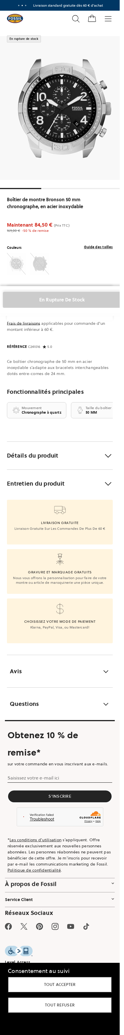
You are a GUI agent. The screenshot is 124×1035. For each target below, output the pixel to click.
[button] (60, 455)
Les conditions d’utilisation (35, 840)
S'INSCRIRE (59, 796)
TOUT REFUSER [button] (60, 1005)
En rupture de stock (62, 299)
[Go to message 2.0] (22, 5)
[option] (62, 108)
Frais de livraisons (23, 323)
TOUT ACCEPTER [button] (60, 984)
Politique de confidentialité (34, 870)
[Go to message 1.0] (18, 5)
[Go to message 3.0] (25, 5)
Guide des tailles (98, 247)
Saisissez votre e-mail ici (33, 778)
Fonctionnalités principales (45, 391)
